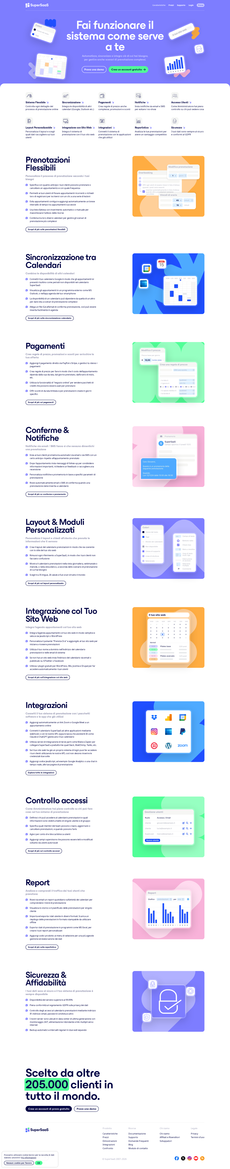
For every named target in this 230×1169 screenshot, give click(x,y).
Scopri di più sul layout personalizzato (46, 583)
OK (38, 1163)
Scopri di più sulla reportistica (42, 947)
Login (191, 5)
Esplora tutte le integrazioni (41, 772)
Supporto (181, 5)
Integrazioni (109, 1144)
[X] (183, 1158)
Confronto (108, 1148)
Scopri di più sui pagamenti (41, 402)
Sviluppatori (166, 1141)
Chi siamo (165, 1133)
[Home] (37, 5)
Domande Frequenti (138, 1141)
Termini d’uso (197, 1137)
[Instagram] (189, 1158)
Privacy (194, 1133)
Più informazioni (28, 1157)
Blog (130, 1144)
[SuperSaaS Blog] (202, 1158)
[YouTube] (196, 1158)
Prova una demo (94, 69)
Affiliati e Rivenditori (170, 1137)
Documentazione (137, 1133)
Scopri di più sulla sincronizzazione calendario (49, 318)
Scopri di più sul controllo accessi (44, 851)
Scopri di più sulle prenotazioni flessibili (46, 229)
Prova (200, 5)
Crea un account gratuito (126, 69)
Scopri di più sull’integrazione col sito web (47, 677)
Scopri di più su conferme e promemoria (47, 494)
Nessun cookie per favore (19, 1163)
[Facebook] (177, 1158)
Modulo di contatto (138, 1148)
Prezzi (171, 5)
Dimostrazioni (110, 1141)
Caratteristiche (110, 1133)
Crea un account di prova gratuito (48, 1108)
